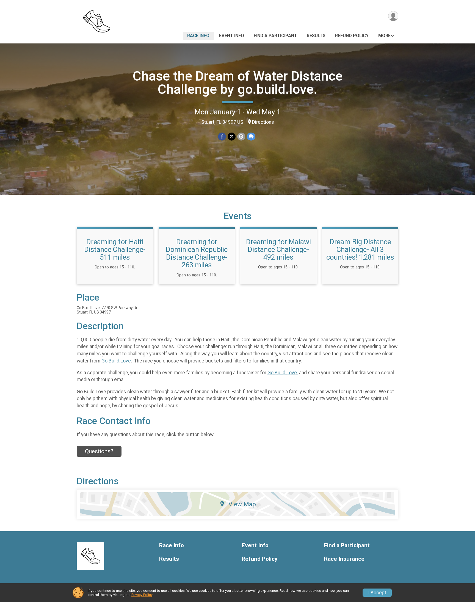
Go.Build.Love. (282, 372)
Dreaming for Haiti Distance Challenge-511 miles (114, 249)
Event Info (231, 35)
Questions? (99, 451)
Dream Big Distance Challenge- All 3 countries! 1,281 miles (360, 249)
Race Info (198, 35)
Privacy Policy (141, 595)
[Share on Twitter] (232, 137)
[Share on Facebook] (222, 137)
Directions (263, 122)
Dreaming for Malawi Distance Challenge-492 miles (278, 249)
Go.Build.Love (116, 361)
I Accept (377, 592)
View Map (242, 504)
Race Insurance (344, 559)
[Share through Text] (251, 137)
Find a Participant (275, 35)
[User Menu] (393, 16)
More (384, 35)
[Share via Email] (241, 137)
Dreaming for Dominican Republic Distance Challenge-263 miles (197, 253)
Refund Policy (352, 35)
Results (316, 35)
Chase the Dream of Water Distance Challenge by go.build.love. (238, 82)
